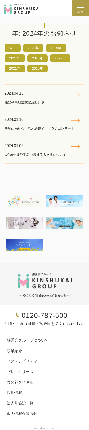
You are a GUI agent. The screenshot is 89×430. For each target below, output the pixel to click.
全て (12, 48)
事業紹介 (14, 351)
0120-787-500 (45, 315)
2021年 (14, 68)
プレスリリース (20, 372)
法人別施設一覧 (20, 403)
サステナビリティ (22, 361)
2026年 (33, 48)
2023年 (37, 58)
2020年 (37, 68)
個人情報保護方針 (22, 414)
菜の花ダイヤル (20, 382)
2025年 (56, 48)
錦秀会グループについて (28, 340)
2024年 (14, 58)
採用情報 (14, 393)
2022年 (60, 58)
